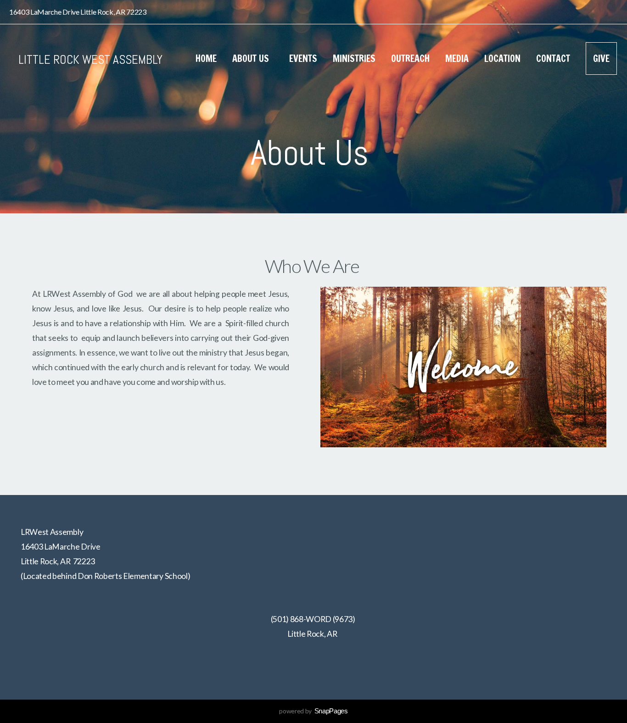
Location (502, 58)
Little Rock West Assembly (90, 59)
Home (206, 58)
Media (457, 58)
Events (303, 58)
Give (601, 58)
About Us (253, 58)
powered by (313, 711)
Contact (553, 58)
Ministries (354, 58)
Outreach (410, 58)
